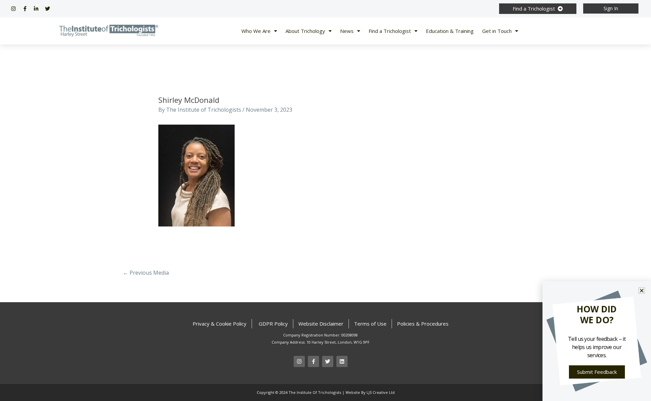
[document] (325, 200)
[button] (641, 290)
